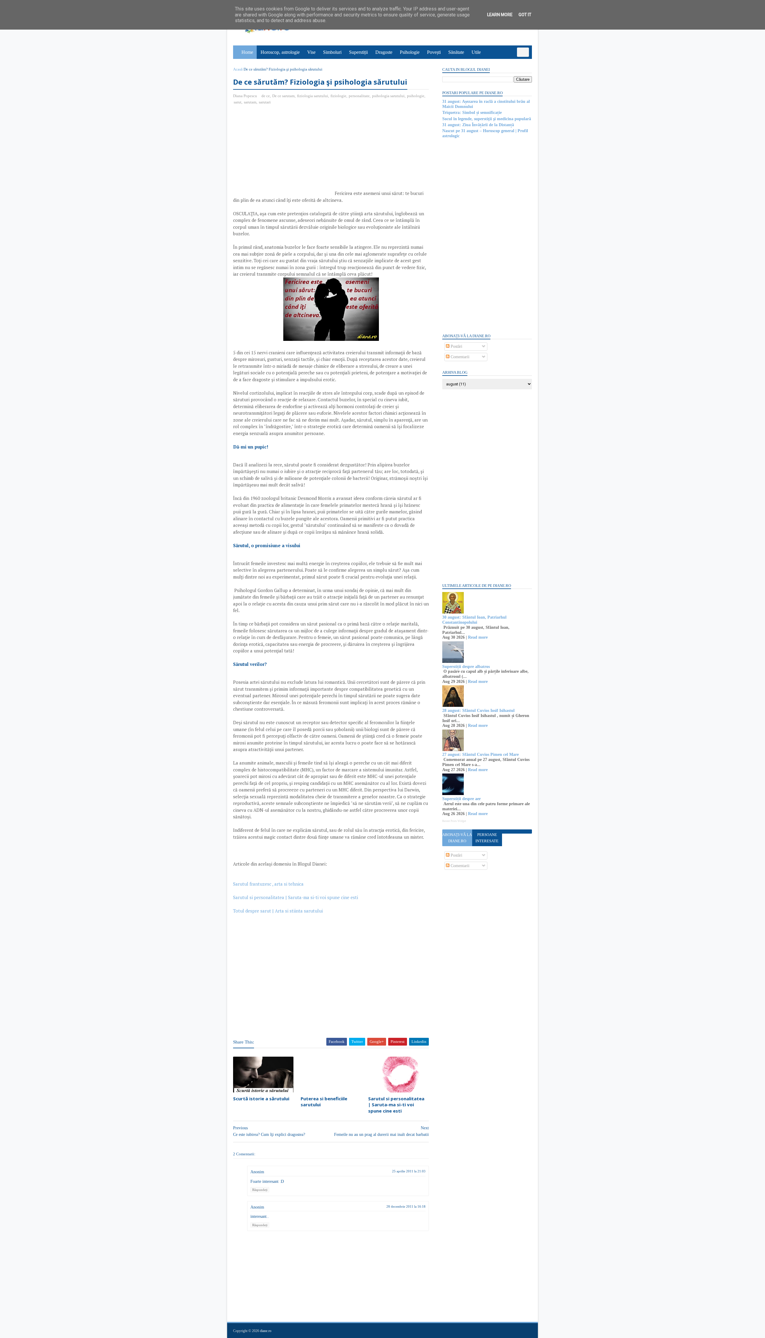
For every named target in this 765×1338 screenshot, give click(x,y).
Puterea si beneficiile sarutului (324, 1101)
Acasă (238, 69)
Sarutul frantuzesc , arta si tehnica (269, 884)
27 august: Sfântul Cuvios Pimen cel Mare (480, 754)
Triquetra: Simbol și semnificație (472, 112)
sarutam (250, 102)
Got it (524, 14)
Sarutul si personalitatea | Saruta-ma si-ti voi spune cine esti (296, 897)
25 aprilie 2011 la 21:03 (409, 1171)
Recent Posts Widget (454, 821)
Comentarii (459, 357)
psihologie (415, 96)
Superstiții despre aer (461, 799)
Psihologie (410, 52)
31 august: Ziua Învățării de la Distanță (478, 125)
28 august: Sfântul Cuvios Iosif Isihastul (478, 710)
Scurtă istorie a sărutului (261, 1098)
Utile (476, 52)
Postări (455, 346)
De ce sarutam (283, 96)
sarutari (265, 102)
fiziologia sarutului (312, 96)
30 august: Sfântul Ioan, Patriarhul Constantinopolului (474, 620)
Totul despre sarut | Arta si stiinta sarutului (278, 911)
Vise (311, 52)
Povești (434, 52)
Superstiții (358, 52)
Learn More (499, 14)
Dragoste (383, 52)
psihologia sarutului (388, 96)
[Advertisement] (283, 153)
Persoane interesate (486, 837)
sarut (237, 102)
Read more (478, 637)
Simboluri (332, 52)
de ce (265, 96)
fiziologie (338, 96)
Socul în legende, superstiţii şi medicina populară (486, 119)
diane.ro (265, 1331)
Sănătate (456, 52)
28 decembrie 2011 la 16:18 (406, 1206)
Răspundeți (259, 1189)
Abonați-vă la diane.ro (457, 837)
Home (247, 52)
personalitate (359, 96)
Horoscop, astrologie (280, 52)
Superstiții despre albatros (466, 666)
